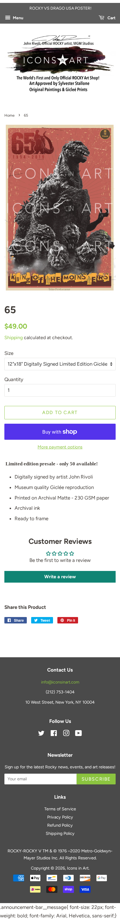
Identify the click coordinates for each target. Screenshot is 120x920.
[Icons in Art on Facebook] (53, 734)
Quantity (13, 379)
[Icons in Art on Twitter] (41, 734)
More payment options (60, 447)
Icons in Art (78, 868)
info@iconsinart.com (60, 682)
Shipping (13, 337)
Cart (111, 17)
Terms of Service (60, 809)
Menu (17, 17)
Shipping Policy (60, 833)
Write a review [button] (60, 576)
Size (8, 353)
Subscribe (96, 779)
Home (9, 115)
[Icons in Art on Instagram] (66, 734)
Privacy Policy (60, 817)
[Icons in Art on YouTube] (78, 734)
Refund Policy (60, 825)
